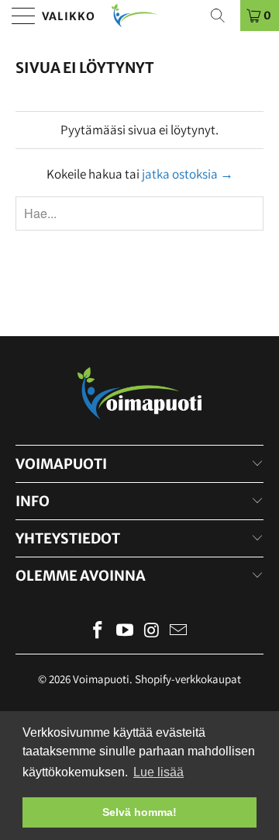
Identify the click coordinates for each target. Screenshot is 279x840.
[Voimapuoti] (139, 15)
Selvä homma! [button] (139, 812)
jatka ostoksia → (187, 173)
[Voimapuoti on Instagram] (152, 631)
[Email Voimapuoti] (179, 631)
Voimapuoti (101, 679)
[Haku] (223, 16)
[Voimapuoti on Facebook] (98, 631)
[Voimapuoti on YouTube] (125, 631)
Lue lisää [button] (158, 772)
